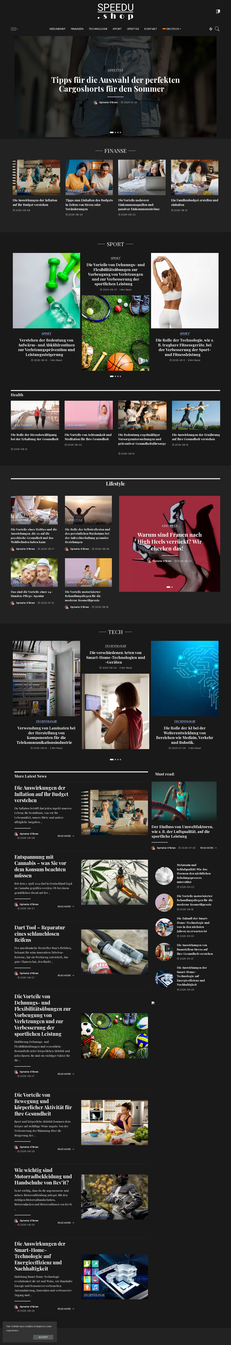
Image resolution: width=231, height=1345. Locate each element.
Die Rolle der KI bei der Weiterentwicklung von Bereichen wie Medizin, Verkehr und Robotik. (184, 735)
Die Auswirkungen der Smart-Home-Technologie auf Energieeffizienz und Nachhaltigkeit (40, 1256)
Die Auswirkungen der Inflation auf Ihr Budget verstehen (41, 793)
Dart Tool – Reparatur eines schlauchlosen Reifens (39, 933)
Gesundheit (22, 425)
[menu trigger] (16, 28)
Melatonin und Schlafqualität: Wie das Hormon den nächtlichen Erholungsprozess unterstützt (194, 873)
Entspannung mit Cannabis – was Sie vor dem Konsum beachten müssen (40, 866)
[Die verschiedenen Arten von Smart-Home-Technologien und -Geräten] (115, 711)
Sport (46, 333)
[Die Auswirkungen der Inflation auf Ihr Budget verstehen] (36, 177)
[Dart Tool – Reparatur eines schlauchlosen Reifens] (114, 952)
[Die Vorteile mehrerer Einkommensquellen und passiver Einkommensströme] (142, 177)
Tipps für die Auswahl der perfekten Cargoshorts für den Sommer (115, 84)
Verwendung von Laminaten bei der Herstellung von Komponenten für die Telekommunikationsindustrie (46, 735)
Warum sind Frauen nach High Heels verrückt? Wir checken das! (169, 541)
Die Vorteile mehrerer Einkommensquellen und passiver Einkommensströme (139, 204)
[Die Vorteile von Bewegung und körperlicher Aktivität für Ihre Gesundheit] (114, 1122)
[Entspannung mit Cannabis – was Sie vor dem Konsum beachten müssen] (114, 882)
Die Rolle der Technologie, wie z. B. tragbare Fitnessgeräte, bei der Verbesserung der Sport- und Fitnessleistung (185, 347)
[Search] (217, 28)
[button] (111, 132)
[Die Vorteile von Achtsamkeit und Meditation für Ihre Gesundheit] (89, 415)
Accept (43, 1337)
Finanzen (22, 191)
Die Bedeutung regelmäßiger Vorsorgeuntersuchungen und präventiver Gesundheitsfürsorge (142, 439)
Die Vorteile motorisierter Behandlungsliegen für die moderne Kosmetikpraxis (83, 596)
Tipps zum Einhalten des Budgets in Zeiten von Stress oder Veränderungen (89, 204)
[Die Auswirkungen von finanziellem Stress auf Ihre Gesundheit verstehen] (164, 952)
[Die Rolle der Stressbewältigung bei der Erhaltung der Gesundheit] (35, 415)
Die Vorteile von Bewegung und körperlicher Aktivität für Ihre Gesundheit (43, 1104)
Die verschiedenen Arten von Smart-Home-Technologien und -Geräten (115, 657)
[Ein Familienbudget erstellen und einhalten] (195, 177)
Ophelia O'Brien (108, 102)
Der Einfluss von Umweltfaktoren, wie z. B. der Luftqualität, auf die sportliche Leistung (182, 831)
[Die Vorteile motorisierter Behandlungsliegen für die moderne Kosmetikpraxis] (88, 572)
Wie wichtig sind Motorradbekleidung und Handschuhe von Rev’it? (43, 1176)
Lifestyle (115, 70)
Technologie (46, 721)
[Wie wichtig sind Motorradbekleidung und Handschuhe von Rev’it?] (114, 1197)
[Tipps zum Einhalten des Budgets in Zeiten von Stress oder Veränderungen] (89, 177)
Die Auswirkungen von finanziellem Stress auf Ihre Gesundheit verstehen (195, 949)
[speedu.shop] (115, 12)
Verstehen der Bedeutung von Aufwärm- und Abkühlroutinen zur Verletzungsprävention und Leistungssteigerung (46, 347)
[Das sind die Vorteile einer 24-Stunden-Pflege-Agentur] (34, 572)
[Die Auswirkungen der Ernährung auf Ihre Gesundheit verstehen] (196, 415)
